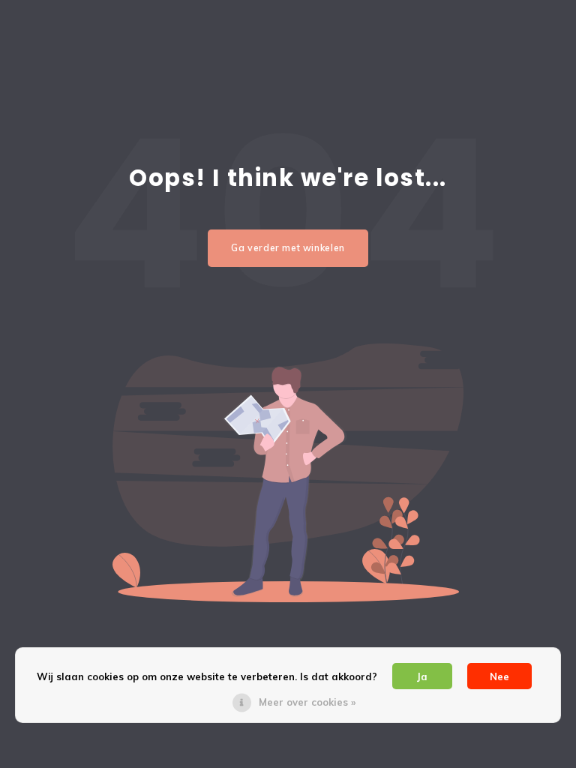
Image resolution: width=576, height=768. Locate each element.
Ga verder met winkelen (288, 248)
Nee (499, 676)
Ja (422, 676)
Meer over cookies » (307, 702)
